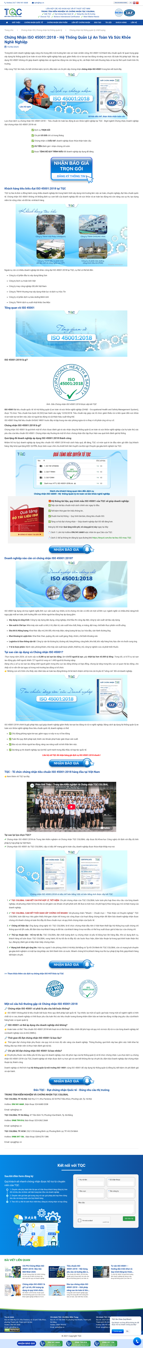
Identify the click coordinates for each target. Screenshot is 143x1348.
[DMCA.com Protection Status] (12, 1330)
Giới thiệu (16, 22)
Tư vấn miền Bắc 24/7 (53, 1343)
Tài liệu (108, 22)
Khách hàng (121, 22)
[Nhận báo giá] (26, 1343)
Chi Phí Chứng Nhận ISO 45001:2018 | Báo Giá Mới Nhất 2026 (33, 1269)
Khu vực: (82, 1191)
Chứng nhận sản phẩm (57, 22)
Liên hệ (134, 22)
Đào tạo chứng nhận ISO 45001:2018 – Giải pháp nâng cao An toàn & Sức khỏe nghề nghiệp (77, 1287)
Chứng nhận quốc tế (33, 22)
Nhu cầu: (81, 1203)
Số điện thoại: (114, 1180)
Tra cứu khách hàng (121, 2)
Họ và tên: (82, 1180)
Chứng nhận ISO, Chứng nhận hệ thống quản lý (41, 30)
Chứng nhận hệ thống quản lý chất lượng (87, 30)
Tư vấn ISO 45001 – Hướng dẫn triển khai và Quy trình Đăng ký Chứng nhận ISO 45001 (122, 1269)
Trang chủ (8, 30)
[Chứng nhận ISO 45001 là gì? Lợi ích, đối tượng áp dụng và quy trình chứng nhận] (12, 1290)
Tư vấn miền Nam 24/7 (108, 1343)
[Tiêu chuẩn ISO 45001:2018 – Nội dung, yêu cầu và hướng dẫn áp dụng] (57, 1272)
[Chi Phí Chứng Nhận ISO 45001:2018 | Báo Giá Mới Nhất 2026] (12, 1272)
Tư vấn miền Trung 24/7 (81, 1343)
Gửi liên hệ (129, 1218)
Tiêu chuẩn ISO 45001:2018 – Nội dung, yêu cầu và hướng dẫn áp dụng (78, 1269)
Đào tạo (97, 22)
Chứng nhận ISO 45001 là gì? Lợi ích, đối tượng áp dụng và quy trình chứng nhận (33, 1287)
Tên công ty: (113, 1191)
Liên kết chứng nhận (81, 22)
